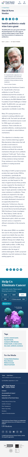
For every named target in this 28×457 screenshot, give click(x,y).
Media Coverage (9, 362)
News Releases (8, 360)
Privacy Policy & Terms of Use (9, 401)
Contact (4, 390)
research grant (13, 337)
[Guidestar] (17, 451)
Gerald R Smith (8, 339)
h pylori (6, 337)
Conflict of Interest (6, 403)
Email (13, 19)
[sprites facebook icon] (3, 432)
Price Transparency (6, 406)
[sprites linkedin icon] (10, 432)
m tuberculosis (17, 343)
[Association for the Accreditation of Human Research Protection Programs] (11, 451)
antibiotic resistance (17, 345)
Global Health (8, 343)
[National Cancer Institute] (8, 446)
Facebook (3, 19)
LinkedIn (6, 19)
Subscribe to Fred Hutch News (10, 398)
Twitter (10, 19)
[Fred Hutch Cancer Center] (8, 386)
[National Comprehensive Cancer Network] (19, 446)
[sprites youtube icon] (14, 432)
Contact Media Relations (11, 359)
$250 (14, 295)
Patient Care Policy (6, 408)
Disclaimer (4, 411)
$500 (5, 295)
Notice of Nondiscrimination (8, 413)
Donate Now (6, 303)
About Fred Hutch (9, 364)
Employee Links (6, 395)
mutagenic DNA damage (11, 341)
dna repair (7, 345)
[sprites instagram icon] (17, 432)
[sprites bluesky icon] (21, 432)
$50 (5, 299)
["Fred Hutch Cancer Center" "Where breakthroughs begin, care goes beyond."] (8, 2)
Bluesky (17, 19)
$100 (22, 295)
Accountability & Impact (8, 393)
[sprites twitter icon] (6, 432)
